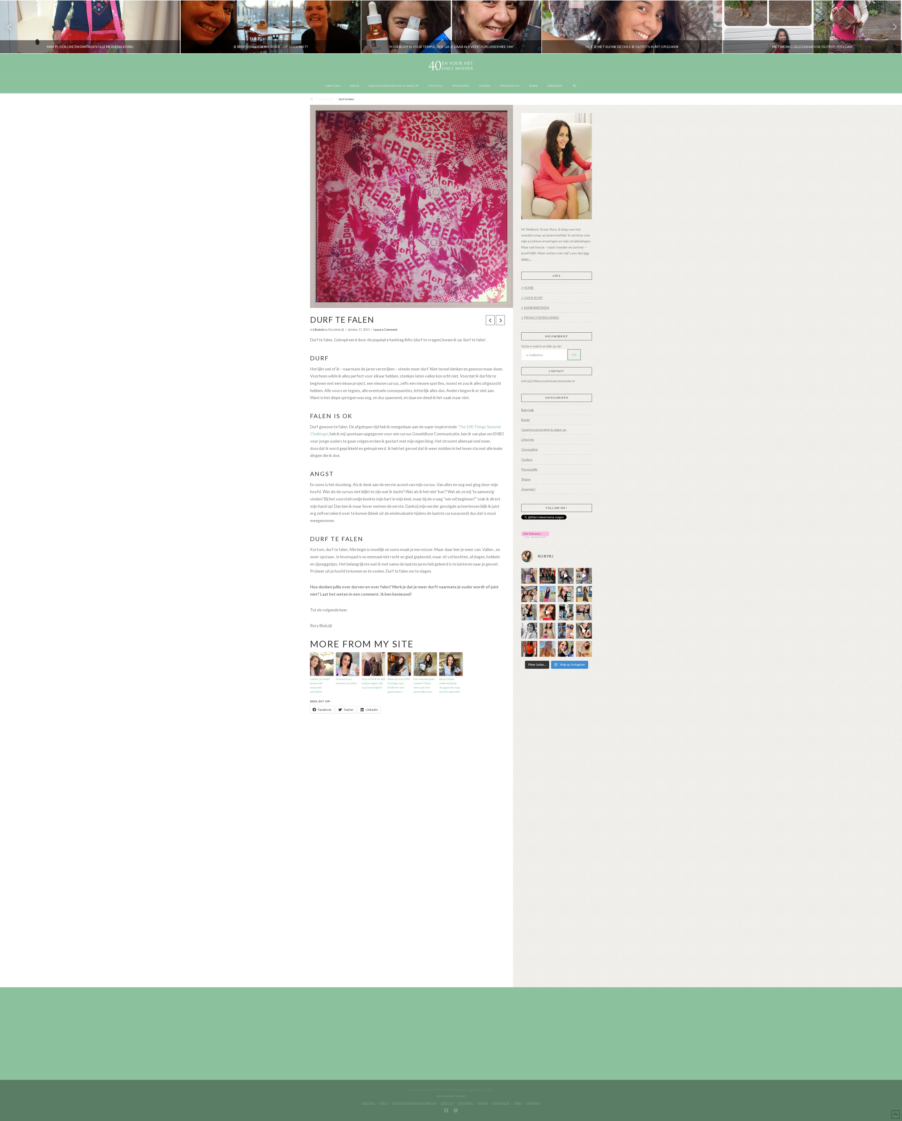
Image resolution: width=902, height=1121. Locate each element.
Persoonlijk (529, 469)
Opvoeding (529, 449)
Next (892, 27)
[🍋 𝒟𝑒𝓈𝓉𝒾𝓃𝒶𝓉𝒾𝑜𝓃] (566, 594)
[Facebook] (446, 1111)
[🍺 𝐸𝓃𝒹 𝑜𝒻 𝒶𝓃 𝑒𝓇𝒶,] (566, 612)
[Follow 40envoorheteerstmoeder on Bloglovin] (535, 534)
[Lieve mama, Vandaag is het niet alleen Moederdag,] (529, 631)
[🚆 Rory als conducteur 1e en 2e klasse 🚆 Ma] (566, 576)
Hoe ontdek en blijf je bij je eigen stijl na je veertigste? (373, 683)
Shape (525, 479)
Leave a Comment (385, 329)
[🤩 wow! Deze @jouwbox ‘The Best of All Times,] (584, 576)
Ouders (527, 459)
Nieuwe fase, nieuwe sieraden (346, 681)
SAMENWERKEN (536, 308)
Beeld (525, 420)
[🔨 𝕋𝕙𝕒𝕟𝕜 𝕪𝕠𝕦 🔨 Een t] (584, 649)
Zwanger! (528, 489)
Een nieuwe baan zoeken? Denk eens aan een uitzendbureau (424, 685)
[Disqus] (407, 784)
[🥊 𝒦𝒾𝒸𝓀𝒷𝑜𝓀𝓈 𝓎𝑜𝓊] (548, 576)
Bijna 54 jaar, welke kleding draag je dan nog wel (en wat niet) (449, 685)
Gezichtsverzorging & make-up (543, 430)
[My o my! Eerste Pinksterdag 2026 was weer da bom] (548, 612)
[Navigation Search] (574, 86)
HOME (529, 288)
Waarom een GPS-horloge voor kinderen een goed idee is (399, 685)
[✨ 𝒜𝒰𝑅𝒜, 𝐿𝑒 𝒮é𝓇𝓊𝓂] (548, 631)
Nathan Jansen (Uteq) (473, 1089)
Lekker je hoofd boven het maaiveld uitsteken (320, 685)
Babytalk (527, 410)
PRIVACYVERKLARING (541, 317)
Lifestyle (318, 329)
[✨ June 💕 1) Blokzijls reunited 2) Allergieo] (529, 594)
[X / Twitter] (456, 1111)
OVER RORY (533, 298)
